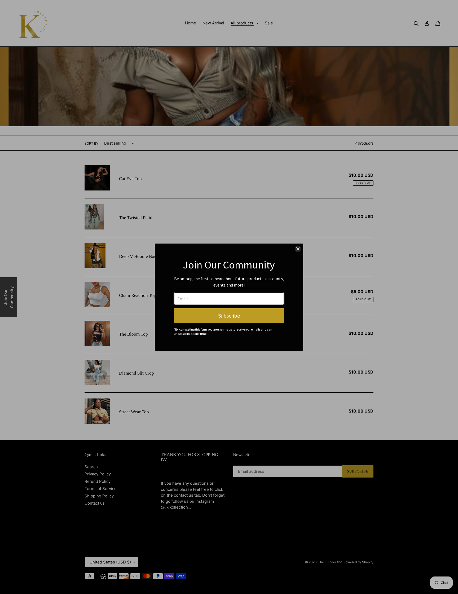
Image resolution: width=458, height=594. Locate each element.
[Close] (298, 249)
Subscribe (229, 315)
